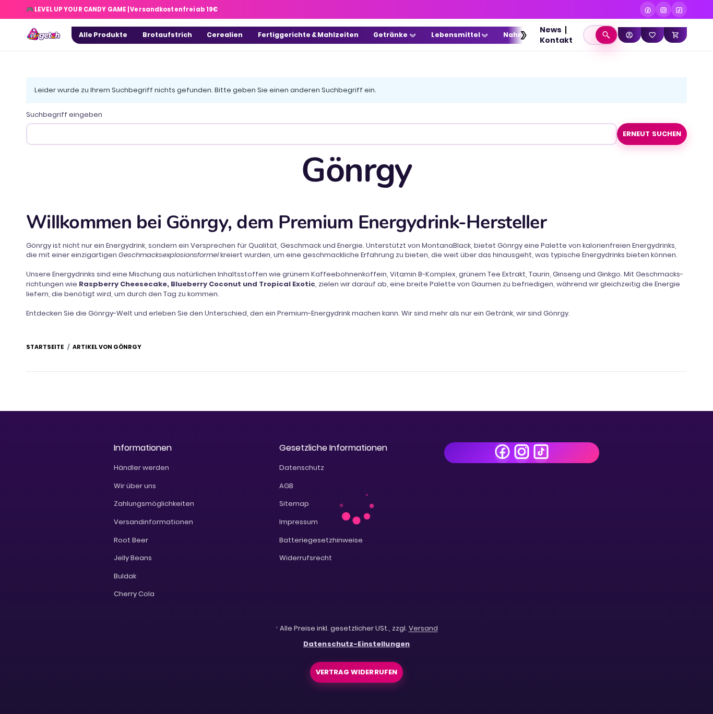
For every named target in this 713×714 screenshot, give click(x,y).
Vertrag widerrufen (356, 672)
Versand (423, 628)
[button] (519, 35)
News (551, 30)
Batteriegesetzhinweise (321, 540)
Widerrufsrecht (305, 558)
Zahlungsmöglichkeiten (154, 504)
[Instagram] (663, 9)
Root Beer (131, 540)
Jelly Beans (133, 558)
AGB (286, 486)
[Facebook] (648, 9)
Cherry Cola (134, 594)
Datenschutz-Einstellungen (356, 644)
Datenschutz (301, 468)
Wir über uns (135, 486)
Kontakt (556, 40)
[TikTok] (679, 9)
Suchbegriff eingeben (64, 114)
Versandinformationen (153, 522)
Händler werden (141, 468)
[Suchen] (606, 35)
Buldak (125, 576)
